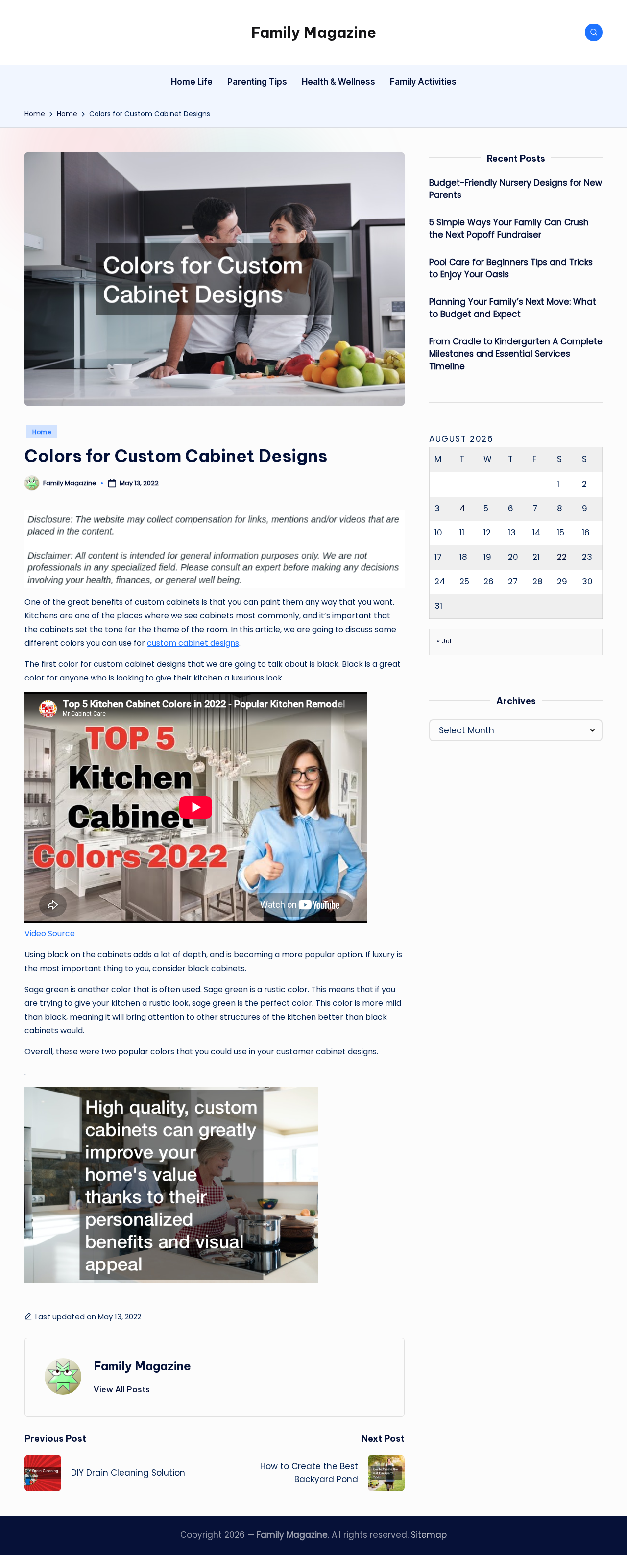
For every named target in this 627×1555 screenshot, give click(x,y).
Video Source (49, 933)
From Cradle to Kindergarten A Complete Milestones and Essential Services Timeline (516, 354)
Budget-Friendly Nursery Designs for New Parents (515, 189)
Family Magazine (313, 32)
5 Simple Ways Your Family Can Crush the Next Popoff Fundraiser (509, 229)
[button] (122, 1389)
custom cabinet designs (193, 643)
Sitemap (429, 1535)
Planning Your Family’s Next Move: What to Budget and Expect (512, 308)
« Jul (444, 641)
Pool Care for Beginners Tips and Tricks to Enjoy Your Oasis (511, 268)
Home (41, 432)
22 (562, 557)
